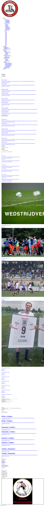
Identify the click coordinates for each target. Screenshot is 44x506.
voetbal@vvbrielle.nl (4, 462)
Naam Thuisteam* (4, 399)
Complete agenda (4, 471)
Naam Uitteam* (3, 400)
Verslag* (2, 407)
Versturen (3, 410)
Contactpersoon (3, 477)
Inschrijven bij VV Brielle (4, 470)
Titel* (2, 402)
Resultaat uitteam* (4, 401)
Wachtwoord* (3, 409)
